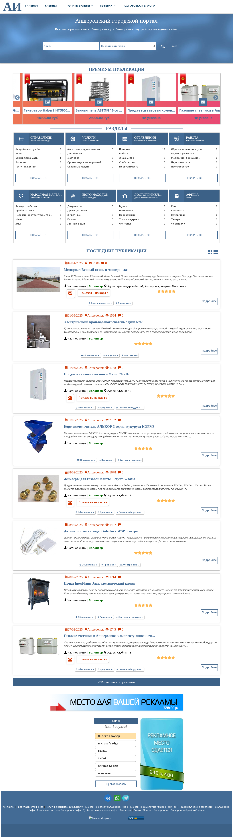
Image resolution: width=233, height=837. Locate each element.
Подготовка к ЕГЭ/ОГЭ (139, 5)
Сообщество (142, 162)
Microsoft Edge (108, 743)
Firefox (102, 751)
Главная (31, 5)
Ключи (90, 219)
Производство (194, 166)
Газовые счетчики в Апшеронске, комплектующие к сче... (109, 636)
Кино (194, 206)
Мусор (38, 219)
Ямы (38, 223)
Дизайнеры (90, 153)
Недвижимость (142, 166)
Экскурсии (125, 810)
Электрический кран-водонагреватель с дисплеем (103, 322)
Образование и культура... (194, 149)
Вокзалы (38, 162)
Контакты (8, 806)
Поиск (173, 46)
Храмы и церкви (142, 219)
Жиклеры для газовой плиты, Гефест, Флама (99, 479)
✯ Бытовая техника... (129, 460)
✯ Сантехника (130, 355)
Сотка (137, 810)
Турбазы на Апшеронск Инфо (100, 810)
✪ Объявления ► (90, 355)
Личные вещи (90, 223)
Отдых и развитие (194, 153)
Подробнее (209, 301)
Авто (38, 153)
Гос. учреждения (38, 166)
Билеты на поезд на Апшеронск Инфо (59, 810)
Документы (90, 206)
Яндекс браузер (109, 736)
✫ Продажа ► (110, 355)
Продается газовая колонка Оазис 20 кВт (97, 374)
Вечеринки (194, 214)
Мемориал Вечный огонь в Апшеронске (95, 270)
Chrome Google (108, 766)
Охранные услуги (90, 166)
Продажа (142, 149)
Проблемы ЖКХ (38, 210)
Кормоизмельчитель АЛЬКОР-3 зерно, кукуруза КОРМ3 (109, 426)
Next (215, 97)
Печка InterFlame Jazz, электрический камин (99, 583)
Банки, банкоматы (38, 157)
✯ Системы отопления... (129, 617)
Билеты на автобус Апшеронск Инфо (106, 806)
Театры (194, 219)
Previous (17, 97)
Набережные (142, 214)
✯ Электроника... (129, 564)
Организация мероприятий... (90, 162)
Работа (142, 153)
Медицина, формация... (194, 157)
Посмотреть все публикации (118, 682)
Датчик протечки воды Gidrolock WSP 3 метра (101, 531)
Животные (90, 214)
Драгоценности (90, 210)
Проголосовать (116, 784)
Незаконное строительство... (38, 214)
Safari (102, 758)
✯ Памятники (123, 303)
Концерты (194, 210)
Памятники (142, 210)
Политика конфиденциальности (64, 806)
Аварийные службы (38, 149)
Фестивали (194, 223)
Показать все (38, 178)
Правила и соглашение (30, 806)
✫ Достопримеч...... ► (100, 303)
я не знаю (104, 773)
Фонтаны (142, 223)
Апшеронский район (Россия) (187, 810)
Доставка (90, 157)
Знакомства (142, 157)
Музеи (142, 206)
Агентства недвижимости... (90, 149)
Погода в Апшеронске (156, 810)
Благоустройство (38, 206)
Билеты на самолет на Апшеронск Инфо (153, 806)
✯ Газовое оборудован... (129, 407)
